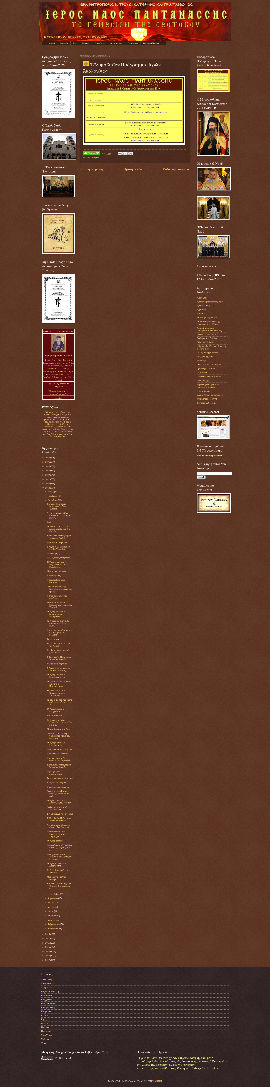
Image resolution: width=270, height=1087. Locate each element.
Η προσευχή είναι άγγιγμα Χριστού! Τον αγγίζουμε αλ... (59, 886)
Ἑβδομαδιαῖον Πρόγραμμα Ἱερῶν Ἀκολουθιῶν (59, 537)
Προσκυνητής (203, 380)
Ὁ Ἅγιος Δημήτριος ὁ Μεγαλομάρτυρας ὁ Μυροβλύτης (57, 564)
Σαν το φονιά (53, 639)
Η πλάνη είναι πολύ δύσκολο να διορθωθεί (58, 759)
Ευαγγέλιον (100, 43)
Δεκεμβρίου (53, 491)
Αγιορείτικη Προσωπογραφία (210, 302)
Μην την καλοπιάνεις (56, 571)
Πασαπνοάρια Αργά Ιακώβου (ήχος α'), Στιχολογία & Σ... (56, 834)
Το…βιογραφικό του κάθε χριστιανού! (58, 651)
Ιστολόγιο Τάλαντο (205, 357)
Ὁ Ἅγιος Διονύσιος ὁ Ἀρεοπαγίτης (56, 864)
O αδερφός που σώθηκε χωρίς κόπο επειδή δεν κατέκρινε (58, 736)
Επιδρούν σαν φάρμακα (58, 787)
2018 (47, 934)
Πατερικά (95, 158)
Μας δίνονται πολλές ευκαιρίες (56, 878)
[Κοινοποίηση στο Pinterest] (131, 153)
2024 (47, 466)
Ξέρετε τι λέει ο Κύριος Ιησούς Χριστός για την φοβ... (58, 793)
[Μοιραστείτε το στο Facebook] (128, 153)
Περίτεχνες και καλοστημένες (54, 772)
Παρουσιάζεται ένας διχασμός (56, 581)
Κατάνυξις (201, 361)
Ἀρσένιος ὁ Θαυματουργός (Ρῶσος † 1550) (58, 378)
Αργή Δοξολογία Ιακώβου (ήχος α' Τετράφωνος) (58, 826)
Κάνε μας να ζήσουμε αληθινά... (57, 597)
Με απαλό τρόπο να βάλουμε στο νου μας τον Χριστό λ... (59, 605)
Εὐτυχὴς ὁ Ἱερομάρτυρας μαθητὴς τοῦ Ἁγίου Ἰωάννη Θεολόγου (58, 363)
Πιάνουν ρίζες (53, 553)
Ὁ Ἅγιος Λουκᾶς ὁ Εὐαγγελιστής (55, 710)
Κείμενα (85, 43)
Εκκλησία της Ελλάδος (207, 338)
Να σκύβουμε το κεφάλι (57, 754)
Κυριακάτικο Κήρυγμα (57, 542)
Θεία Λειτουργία (48, 1003)
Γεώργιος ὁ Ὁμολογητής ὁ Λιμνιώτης (56, 370)
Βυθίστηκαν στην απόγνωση (60, 749)
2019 (47, 488)
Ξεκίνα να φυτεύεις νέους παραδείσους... (58, 808)
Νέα (75, 43)
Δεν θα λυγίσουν (54, 716)
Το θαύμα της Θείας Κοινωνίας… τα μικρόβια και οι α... (59, 722)
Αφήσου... (51, 522)
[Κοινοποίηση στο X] (125, 153)
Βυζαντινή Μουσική (151, 43)
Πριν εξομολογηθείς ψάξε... (59, 558)
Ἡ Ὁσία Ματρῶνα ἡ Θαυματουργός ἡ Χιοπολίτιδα (56, 693)
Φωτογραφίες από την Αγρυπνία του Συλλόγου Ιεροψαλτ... (59, 856)
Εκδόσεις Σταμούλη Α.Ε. (208, 334)
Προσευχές (46, 1031)
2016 (47, 943)
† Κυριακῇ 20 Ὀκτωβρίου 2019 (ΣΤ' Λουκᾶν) (58, 669)
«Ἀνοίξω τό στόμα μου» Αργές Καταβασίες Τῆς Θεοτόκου (58, 528)
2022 (47, 475)
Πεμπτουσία (202, 372)
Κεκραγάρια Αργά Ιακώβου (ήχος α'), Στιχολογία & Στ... (59, 847)
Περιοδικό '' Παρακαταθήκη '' (209, 376)
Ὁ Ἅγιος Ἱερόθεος (55, 841)
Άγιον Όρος (202, 298)
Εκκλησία (64, 43)
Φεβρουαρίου (54, 924)
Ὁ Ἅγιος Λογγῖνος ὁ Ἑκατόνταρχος (56, 744)
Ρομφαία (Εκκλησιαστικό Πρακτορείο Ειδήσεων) (208, 385)
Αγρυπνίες (201, 310)
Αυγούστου (53, 898)
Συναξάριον (133, 43)
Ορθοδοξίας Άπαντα (206, 368)
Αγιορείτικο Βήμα (204, 305)
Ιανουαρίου (53, 928)
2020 (47, 483)
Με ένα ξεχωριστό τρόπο (58, 729)
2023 (47, 470)
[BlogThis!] (122, 153)
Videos (44, 1043)
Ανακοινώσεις (47, 983)
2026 (47, 457)
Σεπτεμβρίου (54, 894)
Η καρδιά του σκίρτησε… (58, 782)
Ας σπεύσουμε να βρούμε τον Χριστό (58, 644)
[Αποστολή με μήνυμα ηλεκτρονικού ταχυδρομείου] (119, 153)
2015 (47, 947)
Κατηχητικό (46, 1011)
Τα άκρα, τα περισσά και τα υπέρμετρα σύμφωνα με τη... (59, 702)
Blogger (158, 1081)
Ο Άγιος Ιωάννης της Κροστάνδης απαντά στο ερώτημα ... (59, 589)
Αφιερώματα (46, 987)
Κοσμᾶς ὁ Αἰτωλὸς (53, 360)
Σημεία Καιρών (203, 391)
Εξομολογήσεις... (54, 575)
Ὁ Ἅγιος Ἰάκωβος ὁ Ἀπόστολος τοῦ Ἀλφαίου (59, 801)
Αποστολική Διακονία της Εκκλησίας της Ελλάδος (208, 322)
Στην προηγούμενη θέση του (59, 778)
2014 (47, 951)
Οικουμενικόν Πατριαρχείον (209, 364)
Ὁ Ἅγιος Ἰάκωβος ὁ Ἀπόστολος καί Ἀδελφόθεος (56, 614)
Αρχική (52, 43)
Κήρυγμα (45, 1019)
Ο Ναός (44, 1023)
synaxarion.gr (58, 397)
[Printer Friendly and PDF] (91, 153)
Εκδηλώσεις (46, 995)
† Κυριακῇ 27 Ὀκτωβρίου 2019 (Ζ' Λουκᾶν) (58, 548)
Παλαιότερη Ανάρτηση (176, 169)
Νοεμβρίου (53, 496)
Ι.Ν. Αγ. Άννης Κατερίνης (208, 353)
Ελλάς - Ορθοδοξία (205, 342)
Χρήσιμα (45, 1039)
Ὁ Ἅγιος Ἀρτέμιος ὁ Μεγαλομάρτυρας (56, 676)
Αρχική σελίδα (133, 169)
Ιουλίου (51, 903)
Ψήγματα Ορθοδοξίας (206, 403)
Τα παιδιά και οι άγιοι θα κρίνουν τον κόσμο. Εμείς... (58, 623)
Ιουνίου (51, 907)
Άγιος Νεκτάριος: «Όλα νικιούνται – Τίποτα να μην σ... (58, 515)
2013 (47, 956)
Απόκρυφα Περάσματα (207, 318)
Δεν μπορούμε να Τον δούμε (60, 814)
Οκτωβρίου (53, 500)
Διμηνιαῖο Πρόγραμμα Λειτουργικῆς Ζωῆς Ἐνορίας (57, 506)
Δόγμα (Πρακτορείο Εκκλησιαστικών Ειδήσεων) (209, 329)
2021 (47, 479)
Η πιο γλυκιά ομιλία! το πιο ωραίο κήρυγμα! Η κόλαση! (59, 632)
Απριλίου (52, 916)
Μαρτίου (52, 920)
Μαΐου (51, 911)
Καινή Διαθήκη (116, 43)
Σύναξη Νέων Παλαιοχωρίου (57, 440)
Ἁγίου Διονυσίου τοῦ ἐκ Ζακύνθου (59, 372)
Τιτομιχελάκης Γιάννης (207, 399)
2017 (47, 938)
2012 (47, 960)
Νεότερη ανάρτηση (91, 169)
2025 (47, 462)
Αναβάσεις (201, 313)
